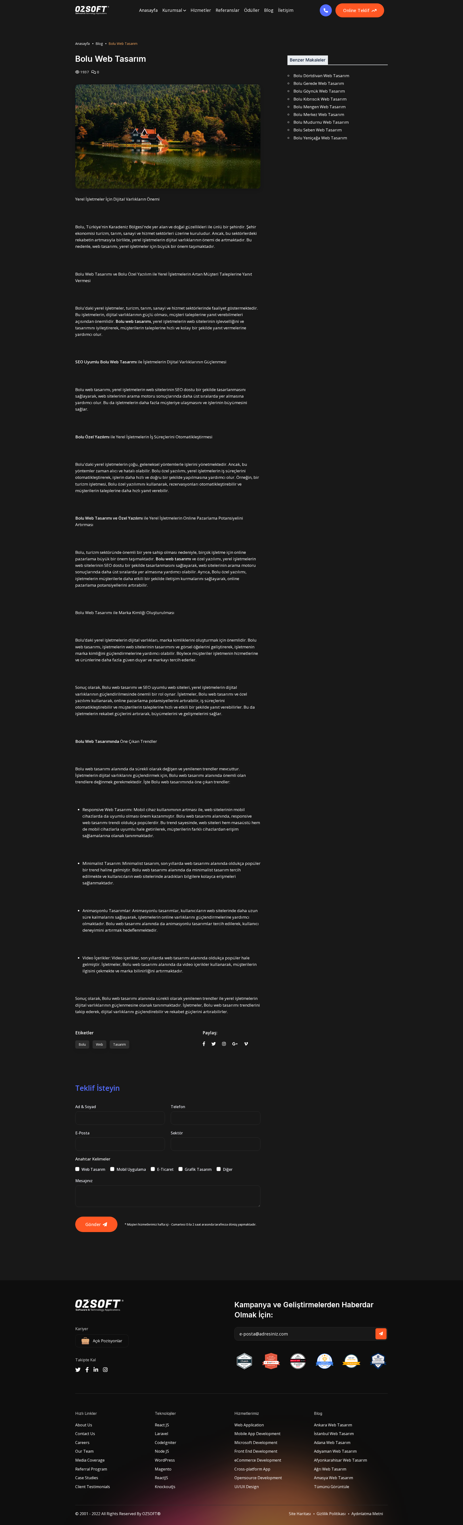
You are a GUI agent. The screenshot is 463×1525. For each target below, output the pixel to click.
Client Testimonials (92, 1486)
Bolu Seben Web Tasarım (317, 130)
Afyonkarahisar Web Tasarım (340, 1460)
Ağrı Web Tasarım (330, 1469)
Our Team (84, 1451)
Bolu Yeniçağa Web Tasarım (320, 138)
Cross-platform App (252, 1469)
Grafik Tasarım (198, 1169)
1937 (84, 71)
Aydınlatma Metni (367, 1513)
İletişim (285, 10)
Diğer (227, 1169)
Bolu (82, 1044)
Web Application (249, 1425)
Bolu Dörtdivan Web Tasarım (321, 75)
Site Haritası (300, 1513)
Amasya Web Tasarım (333, 1477)
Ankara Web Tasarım (333, 1425)
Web (99, 1044)
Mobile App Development (257, 1433)
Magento (163, 1469)
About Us (83, 1425)
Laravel (161, 1433)
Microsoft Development (255, 1442)
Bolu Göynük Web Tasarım (319, 91)
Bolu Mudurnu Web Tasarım (321, 122)
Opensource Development (258, 1477)
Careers (82, 1442)
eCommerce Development (257, 1460)
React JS (162, 1425)
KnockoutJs (165, 1486)
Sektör (177, 1133)
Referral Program (91, 1469)
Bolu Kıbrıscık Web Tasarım (320, 99)
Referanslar (227, 10)
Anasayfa (148, 10)
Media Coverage (90, 1460)
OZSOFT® (151, 1513)
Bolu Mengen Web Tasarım (319, 106)
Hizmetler (201, 10)
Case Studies (86, 1477)
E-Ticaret (165, 1169)
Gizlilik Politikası (331, 1513)
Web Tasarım (93, 1169)
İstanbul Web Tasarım (334, 1433)
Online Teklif (356, 10)
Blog (268, 10)
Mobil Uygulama (131, 1169)
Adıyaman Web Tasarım (335, 1451)
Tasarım (119, 1044)
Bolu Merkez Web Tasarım (318, 114)
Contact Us (85, 1433)
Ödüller (251, 10)
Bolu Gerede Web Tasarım (318, 83)
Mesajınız (84, 1180)
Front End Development (255, 1451)
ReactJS (161, 1477)
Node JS (162, 1451)
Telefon (178, 1106)
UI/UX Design (246, 1486)
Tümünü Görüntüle (331, 1486)
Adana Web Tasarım (332, 1442)
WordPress (165, 1460)
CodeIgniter (165, 1442)
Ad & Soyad (85, 1106)
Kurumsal (172, 10)
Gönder (93, 1224)
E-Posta (82, 1133)
